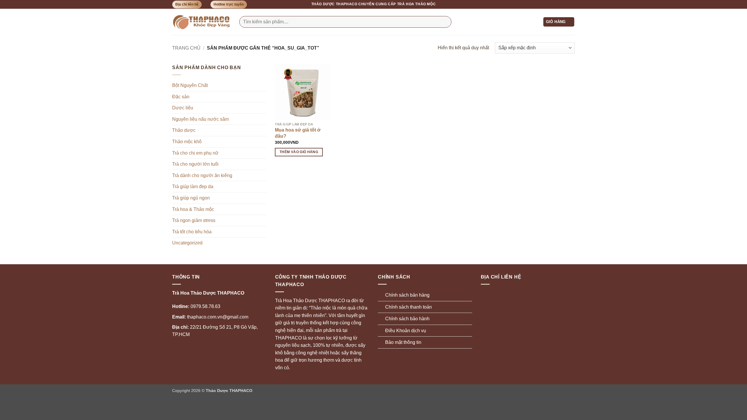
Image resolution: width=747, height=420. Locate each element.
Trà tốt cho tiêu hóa (192, 231)
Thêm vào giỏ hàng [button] (299, 152)
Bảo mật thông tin (403, 342)
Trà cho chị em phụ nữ (195, 152)
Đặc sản (180, 96)
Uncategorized (187, 242)
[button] (559, 22)
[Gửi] (446, 22)
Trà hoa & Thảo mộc (193, 209)
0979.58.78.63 (196, 306)
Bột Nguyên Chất (190, 85)
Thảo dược (184, 130)
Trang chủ (186, 48)
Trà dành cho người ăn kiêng (202, 175)
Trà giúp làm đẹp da (192, 186)
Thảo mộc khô (187, 141)
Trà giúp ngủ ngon (191, 197)
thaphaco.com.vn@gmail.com (210, 316)
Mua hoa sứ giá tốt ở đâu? (297, 133)
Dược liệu (182, 107)
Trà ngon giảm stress (193, 220)
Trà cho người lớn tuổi (195, 164)
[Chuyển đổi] (262, 209)
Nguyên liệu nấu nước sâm (200, 119)
